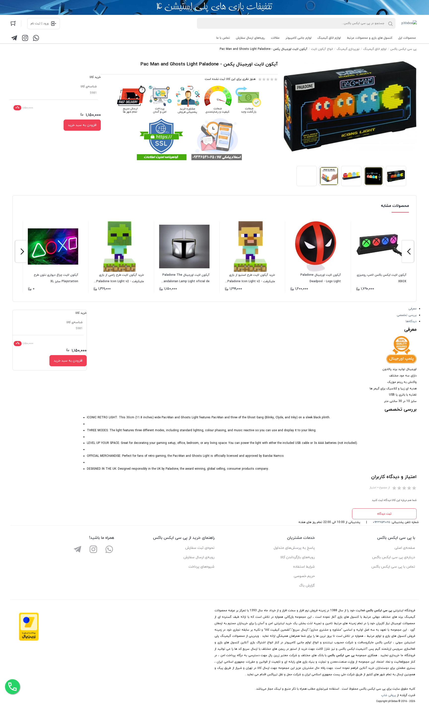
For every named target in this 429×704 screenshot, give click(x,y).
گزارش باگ (307, 585)
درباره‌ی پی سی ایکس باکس (393, 557)
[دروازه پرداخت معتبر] (29, 640)
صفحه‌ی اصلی (404, 548)
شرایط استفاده (304, 566)
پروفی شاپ (388, 695)
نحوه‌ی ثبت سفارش (199, 548)
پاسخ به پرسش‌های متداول (294, 548)
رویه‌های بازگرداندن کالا (297, 557)
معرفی (412, 309)
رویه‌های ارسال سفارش (250, 38)
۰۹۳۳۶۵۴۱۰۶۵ (381, 522)
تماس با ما (223, 38)
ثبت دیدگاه (384, 514)
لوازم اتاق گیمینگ (329, 38)
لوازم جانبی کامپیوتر (299, 38)
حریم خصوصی (304, 576)
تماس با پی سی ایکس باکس (393, 566)
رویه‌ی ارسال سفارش (198, 557)
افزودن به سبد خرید (82, 125)
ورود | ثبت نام (40, 24)
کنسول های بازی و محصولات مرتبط (369, 38)
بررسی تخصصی (407, 315)
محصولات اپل (407, 38)
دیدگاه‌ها (411, 321)
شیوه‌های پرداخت (201, 566)
